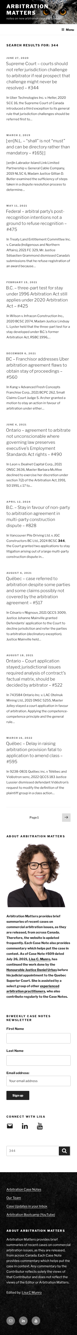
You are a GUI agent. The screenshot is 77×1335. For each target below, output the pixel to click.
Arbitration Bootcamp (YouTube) (30, 1215)
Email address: (17, 1073)
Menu (70, 29)
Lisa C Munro (32, 1292)
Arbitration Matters (27, 9)
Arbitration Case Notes (23, 1189)
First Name (15, 1029)
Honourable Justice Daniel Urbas (31, 970)
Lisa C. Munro (39, 959)
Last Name (15, 1051)
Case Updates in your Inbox (26, 1206)
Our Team (13, 1198)
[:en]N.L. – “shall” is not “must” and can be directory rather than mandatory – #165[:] (38, 146)
